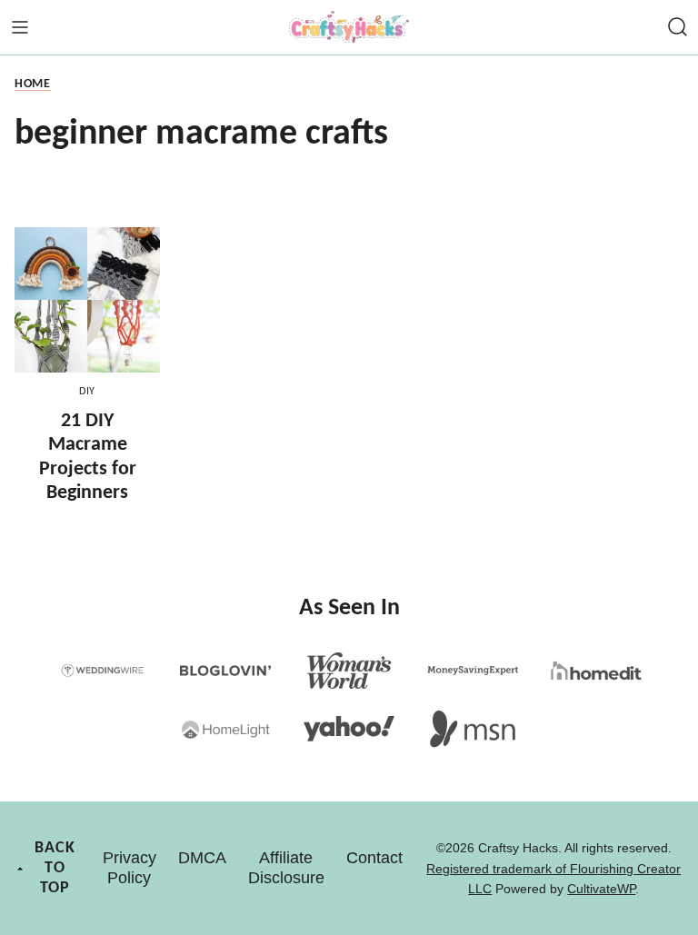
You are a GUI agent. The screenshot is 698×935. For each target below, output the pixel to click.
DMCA (202, 858)
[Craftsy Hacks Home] (349, 27)
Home (33, 84)
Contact (374, 858)
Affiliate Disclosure (286, 868)
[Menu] (20, 27)
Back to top (55, 868)
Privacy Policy (129, 868)
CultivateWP (601, 888)
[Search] (678, 27)
